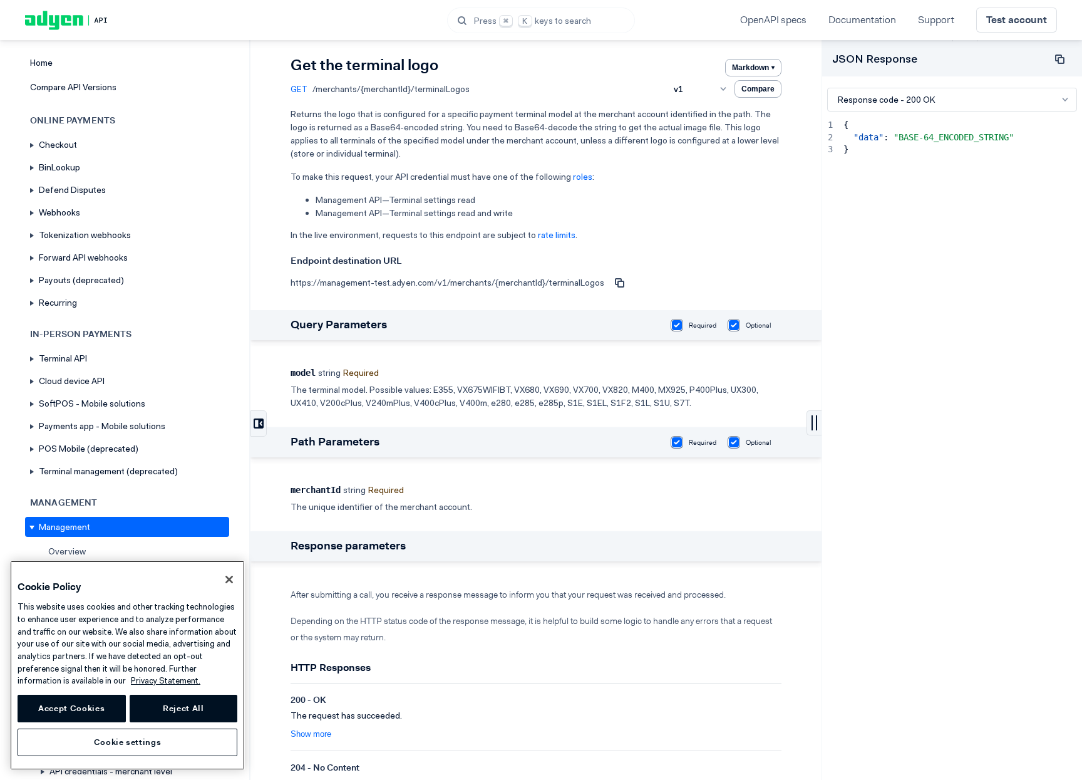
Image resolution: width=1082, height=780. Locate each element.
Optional (758, 325)
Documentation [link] (862, 19)
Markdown (753, 67)
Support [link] (936, 19)
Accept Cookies (71, 708)
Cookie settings (128, 742)
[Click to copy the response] (1059, 58)
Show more (311, 734)
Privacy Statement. (165, 680)
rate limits (556, 235)
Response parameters (348, 545)
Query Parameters (339, 324)
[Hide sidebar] (258, 423)
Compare (758, 89)
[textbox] (958, 448)
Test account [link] (1016, 19)
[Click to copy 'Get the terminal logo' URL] (619, 282)
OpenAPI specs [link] (773, 19)
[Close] (229, 579)
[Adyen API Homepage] (87, 20)
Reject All (183, 708)
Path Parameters (335, 441)
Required (702, 325)
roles (582, 176)
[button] (541, 20)
